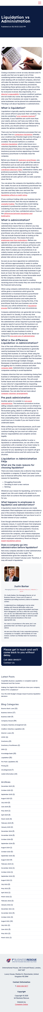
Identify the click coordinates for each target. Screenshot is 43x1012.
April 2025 (4, 815)
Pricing (3, 766)
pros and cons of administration (22, 336)
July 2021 (4, 925)
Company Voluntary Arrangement (12, 725)
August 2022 (5, 880)
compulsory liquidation (24, 134)
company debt (6, 368)
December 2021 (6, 909)
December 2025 (6, 786)
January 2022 (5, 905)
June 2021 (4, 929)
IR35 (2, 749)
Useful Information (7, 774)
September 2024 (6, 843)
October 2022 (5, 872)
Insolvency (5, 741)
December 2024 (6, 831)
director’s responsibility (10, 94)
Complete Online (21, 1004)
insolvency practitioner (27, 160)
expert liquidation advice (11, 541)
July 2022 (4, 884)
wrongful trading (7, 204)
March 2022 (5, 897)
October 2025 (5, 790)
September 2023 (6, 856)
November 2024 (6, 835)
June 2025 (4, 807)
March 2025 (5, 819)
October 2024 (5, 839)
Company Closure (7, 721)
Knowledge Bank (7, 753)
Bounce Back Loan (7, 708)
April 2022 (4, 892)
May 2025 (4, 811)
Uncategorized (6, 770)
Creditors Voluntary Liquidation (11, 729)
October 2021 (5, 917)
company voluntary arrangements (14, 393)
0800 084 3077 (22, 986)
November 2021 (6, 913)
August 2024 (5, 847)
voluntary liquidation (9, 144)
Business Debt (6, 717)
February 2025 (6, 823)
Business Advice (6, 713)
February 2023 (6, 864)
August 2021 (5, 921)
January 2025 (5, 827)
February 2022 (6, 901)
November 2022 (6, 868)
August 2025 (5, 798)
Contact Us (9, 662)
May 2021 (4, 933)
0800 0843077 (14, 659)
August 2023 (5, 860)
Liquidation (5, 758)
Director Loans (6, 733)
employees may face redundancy (14, 240)
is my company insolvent (25, 116)
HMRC (3, 737)
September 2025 (6, 794)
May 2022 (4, 888)
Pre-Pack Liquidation (8, 762)
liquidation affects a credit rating (14, 195)
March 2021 (5, 937)
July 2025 (4, 802)
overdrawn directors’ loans (11, 170)
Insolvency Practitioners (9, 745)
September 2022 (6, 876)
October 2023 (5, 852)
